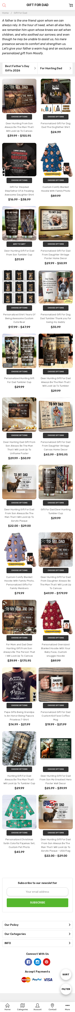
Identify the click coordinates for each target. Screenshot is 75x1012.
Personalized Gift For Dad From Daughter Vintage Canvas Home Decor (55, 446)
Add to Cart (19, 244)
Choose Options (19, 117)
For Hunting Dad (51, 68)
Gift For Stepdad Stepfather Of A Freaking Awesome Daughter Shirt (19, 191)
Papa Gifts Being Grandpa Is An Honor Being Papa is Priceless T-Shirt (19, 716)
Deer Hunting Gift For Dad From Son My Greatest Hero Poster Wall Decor (56, 779)
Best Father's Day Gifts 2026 (17, 68)
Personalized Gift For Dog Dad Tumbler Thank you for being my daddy (55, 318)
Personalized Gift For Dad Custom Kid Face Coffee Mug (55, 716)
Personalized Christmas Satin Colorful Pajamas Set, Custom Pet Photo (19, 843)
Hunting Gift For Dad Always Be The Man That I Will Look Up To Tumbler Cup (19, 779)
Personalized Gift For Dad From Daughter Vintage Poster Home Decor (55, 254)
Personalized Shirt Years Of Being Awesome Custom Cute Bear (19, 318)
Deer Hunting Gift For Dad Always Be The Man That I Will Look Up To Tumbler (56, 382)
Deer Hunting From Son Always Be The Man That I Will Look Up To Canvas (19, 127)
